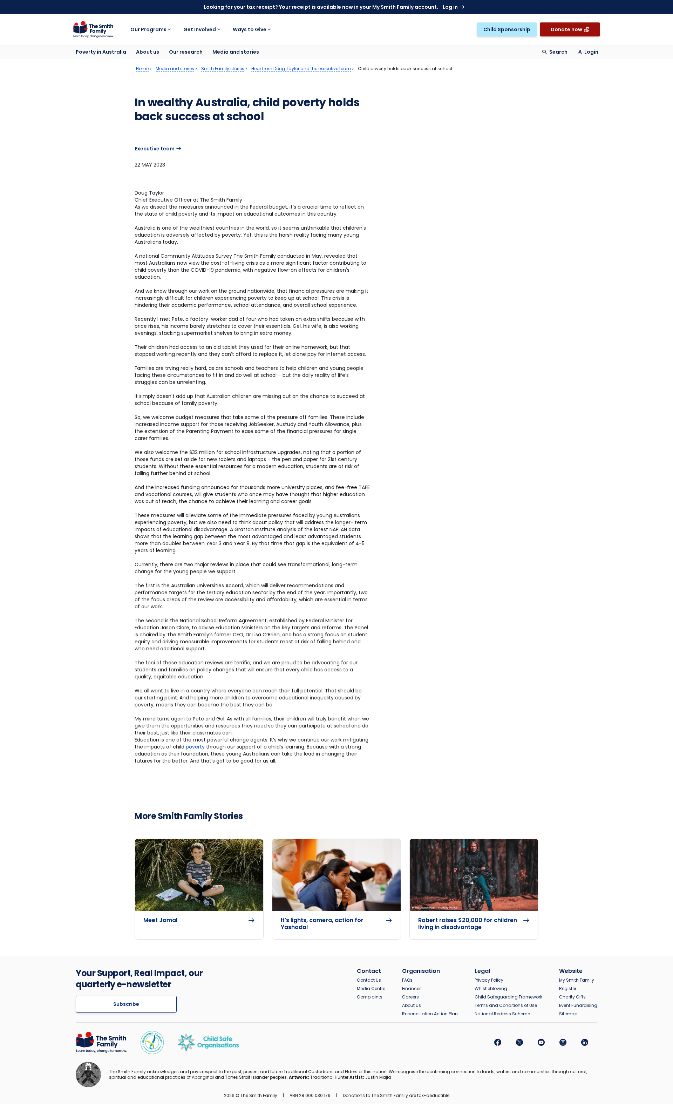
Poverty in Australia (101, 51)
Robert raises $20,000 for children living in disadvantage (467, 924)
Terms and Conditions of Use (506, 1005)
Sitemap (568, 1014)
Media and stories (235, 51)
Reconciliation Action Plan (430, 1014)
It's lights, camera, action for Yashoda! (322, 924)
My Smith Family (576, 980)
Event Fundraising (578, 1005)
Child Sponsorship (506, 29)
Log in (450, 7)
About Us (411, 1005)
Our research (186, 51)
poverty (196, 746)
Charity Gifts (572, 997)
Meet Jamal (160, 920)
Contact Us (369, 980)
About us (147, 51)
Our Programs (148, 29)
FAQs (407, 980)
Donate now (566, 29)
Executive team (155, 148)
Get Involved (199, 29)
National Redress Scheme (502, 1014)
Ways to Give (249, 29)
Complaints (369, 997)
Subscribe (126, 1004)
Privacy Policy (489, 980)
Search (558, 51)
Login (591, 51)
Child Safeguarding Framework (508, 997)
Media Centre (371, 988)
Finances (412, 988)
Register (567, 988)
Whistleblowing (491, 988)
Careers (410, 997)
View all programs (463, 22)
